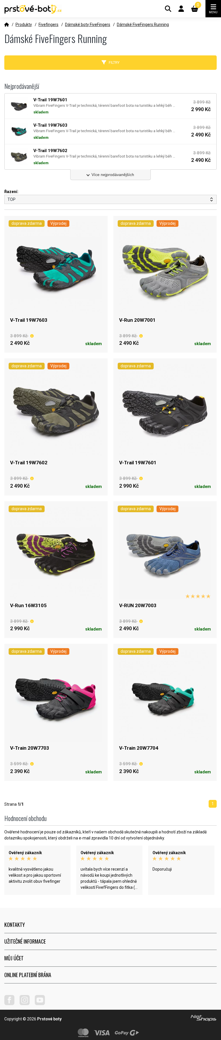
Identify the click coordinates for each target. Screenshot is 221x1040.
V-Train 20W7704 (138, 748)
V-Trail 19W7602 (28, 462)
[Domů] (6, 24)
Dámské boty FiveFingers (87, 24)
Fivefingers (48, 24)
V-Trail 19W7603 (28, 320)
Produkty (24, 24)
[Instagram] (27, 1003)
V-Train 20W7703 (29, 748)
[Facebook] (11, 1003)
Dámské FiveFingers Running (143, 24)
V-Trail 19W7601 (138, 462)
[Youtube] (42, 1003)
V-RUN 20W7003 (138, 605)
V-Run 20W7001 (137, 320)
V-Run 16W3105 (28, 605)
